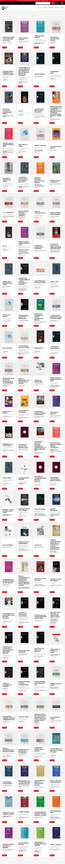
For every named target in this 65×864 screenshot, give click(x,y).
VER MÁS (4, 47)
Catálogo (40, 7)
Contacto (62, 7)
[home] (5, 8)
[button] (59, 3)
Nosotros (56, 7)
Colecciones (45, 7)
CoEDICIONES (51, 7)
